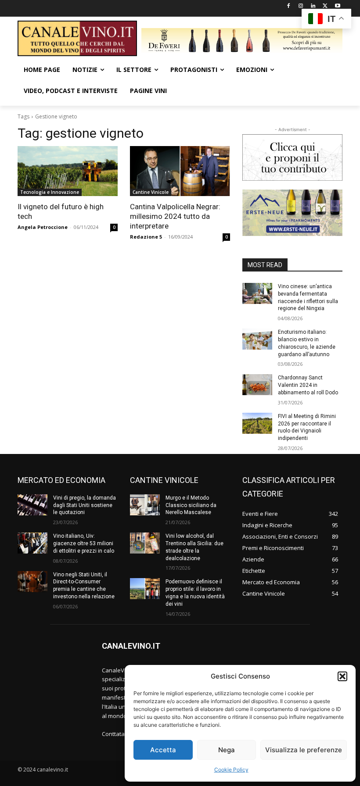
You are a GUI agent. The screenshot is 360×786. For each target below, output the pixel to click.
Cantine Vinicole (151, 192)
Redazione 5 (146, 236)
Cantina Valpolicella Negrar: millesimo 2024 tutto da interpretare (175, 216)
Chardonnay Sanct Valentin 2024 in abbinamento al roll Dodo (308, 385)
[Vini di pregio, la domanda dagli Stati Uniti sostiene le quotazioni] (32, 504)
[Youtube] (337, 6)
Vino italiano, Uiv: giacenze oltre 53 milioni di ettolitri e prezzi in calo (83, 543)
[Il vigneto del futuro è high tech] (68, 171)
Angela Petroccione (43, 227)
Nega (226, 750)
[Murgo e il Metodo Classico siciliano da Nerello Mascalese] (145, 504)
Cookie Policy (231, 769)
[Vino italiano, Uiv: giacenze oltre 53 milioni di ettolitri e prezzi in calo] (32, 543)
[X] (325, 6)
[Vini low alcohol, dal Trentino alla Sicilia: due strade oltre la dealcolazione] (145, 543)
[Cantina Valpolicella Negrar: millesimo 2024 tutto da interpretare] (180, 171)
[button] (342, 676)
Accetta (163, 750)
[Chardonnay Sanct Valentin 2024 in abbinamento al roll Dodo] (257, 384)
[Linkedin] (313, 6)
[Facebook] (289, 6)
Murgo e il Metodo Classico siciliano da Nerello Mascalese (191, 505)
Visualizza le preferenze (303, 750)
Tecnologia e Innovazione (49, 192)
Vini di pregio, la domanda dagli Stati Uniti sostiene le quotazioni (84, 505)
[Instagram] (301, 6)
